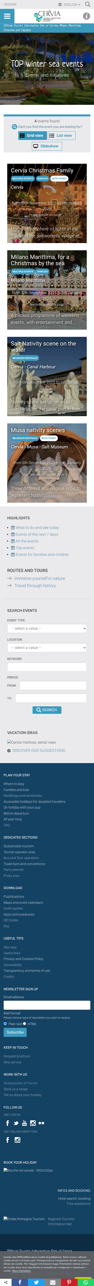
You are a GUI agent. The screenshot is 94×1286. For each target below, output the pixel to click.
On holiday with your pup (22, 807)
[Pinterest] (69, 1282)
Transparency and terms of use (27, 971)
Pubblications (14, 897)
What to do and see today (37, 527)
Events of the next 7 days (37, 534)
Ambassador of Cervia (20, 1083)
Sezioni (10, 4)
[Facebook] (20, 1282)
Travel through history (35, 585)
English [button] (70, 4)
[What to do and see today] (13, 534)
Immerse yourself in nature (39, 578)
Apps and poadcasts (19, 914)
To (9, 698)
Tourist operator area (19, 852)
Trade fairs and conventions (24, 864)
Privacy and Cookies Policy (23, 959)
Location (14, 639)
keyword (14, 659)
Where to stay (14, 784)
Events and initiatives (47, 75)
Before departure (16, 813)
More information (21, 1270)
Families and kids (16, 790)
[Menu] (7, 16)
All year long (13, 819)
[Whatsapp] (86, 1282)
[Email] (53, 1282)
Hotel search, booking (74, 1199)
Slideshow (49, 146)
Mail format (37, 1015)
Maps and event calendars (23, 903)
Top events (24, 548)
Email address (14, 997)
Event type (16, 620)
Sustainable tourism (19, 846)
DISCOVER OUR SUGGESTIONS (39, 750)
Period (12, 677)
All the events (26, 541)
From (11, 685)
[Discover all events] (13, 548)
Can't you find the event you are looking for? (50, 127)
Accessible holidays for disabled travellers (34, 802)
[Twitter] (36, 1282)
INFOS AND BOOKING (73, 1191)
